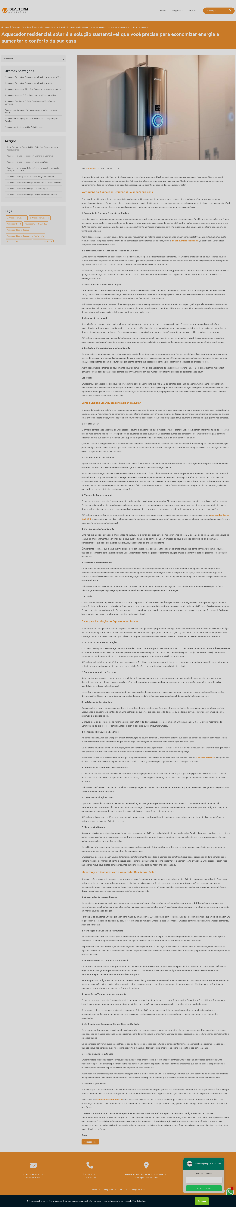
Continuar (202, 1201)
